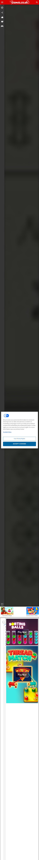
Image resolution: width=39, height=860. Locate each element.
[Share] (2, 12)
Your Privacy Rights (19, 438)
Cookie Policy (7, 432)
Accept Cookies (19, 444)
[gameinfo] (2, 26)
